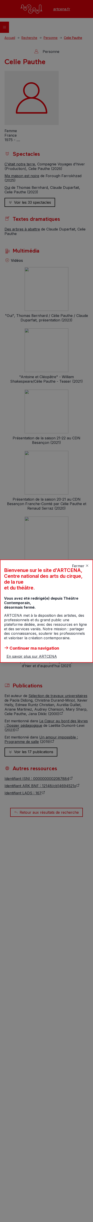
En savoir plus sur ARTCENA (32, 656)
